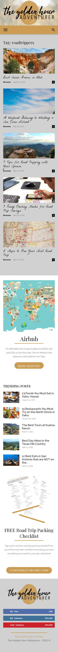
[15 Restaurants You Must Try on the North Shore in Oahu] (11, 412)
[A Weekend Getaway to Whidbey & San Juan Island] (29, 101)
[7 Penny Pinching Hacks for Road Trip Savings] (29, 190)
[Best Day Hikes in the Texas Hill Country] (11, 444)
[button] (5, 30)
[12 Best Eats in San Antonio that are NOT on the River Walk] (11, 460)
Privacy (28, 636)
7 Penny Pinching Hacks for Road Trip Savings (28, 209)
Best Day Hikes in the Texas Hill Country (35, 442)
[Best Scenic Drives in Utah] (29, 61)
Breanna (7, 82)
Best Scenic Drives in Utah (22, 78)
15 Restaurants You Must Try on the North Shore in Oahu (38, 412)
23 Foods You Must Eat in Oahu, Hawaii (38, 395)
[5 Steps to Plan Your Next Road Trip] (29, 234)
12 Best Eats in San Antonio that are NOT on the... (38, 459)
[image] (29, 306)
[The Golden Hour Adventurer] (29, 13)
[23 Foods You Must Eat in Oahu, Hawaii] (11, 397)
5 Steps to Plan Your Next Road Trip (27, 253)
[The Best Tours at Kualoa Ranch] (11, 429)
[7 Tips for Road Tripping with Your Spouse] (29, 145)
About (18, 636)
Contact (39, 636)
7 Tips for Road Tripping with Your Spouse (25, 164)
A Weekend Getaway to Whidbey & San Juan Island (28, 120)
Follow (49, 618)
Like (51, 611)
